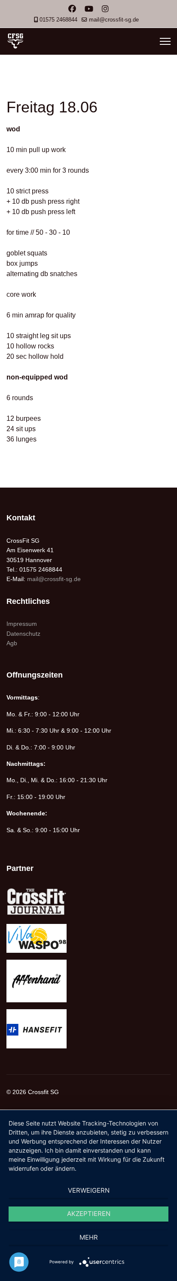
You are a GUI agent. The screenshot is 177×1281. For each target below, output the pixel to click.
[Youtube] (89, 9)
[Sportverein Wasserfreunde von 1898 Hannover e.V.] (88, 938)
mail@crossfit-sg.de (114, 20)
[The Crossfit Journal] (88, 901)
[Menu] (165, 41)
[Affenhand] (88, 981)
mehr (88, 1237)
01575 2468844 (58, 20)
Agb (11, 643)
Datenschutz (23, 633)
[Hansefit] (88, 1028)
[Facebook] (72, 9)
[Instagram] (105, 9)
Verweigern (89, 1190)
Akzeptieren (88, 1213)
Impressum (21, 623)
